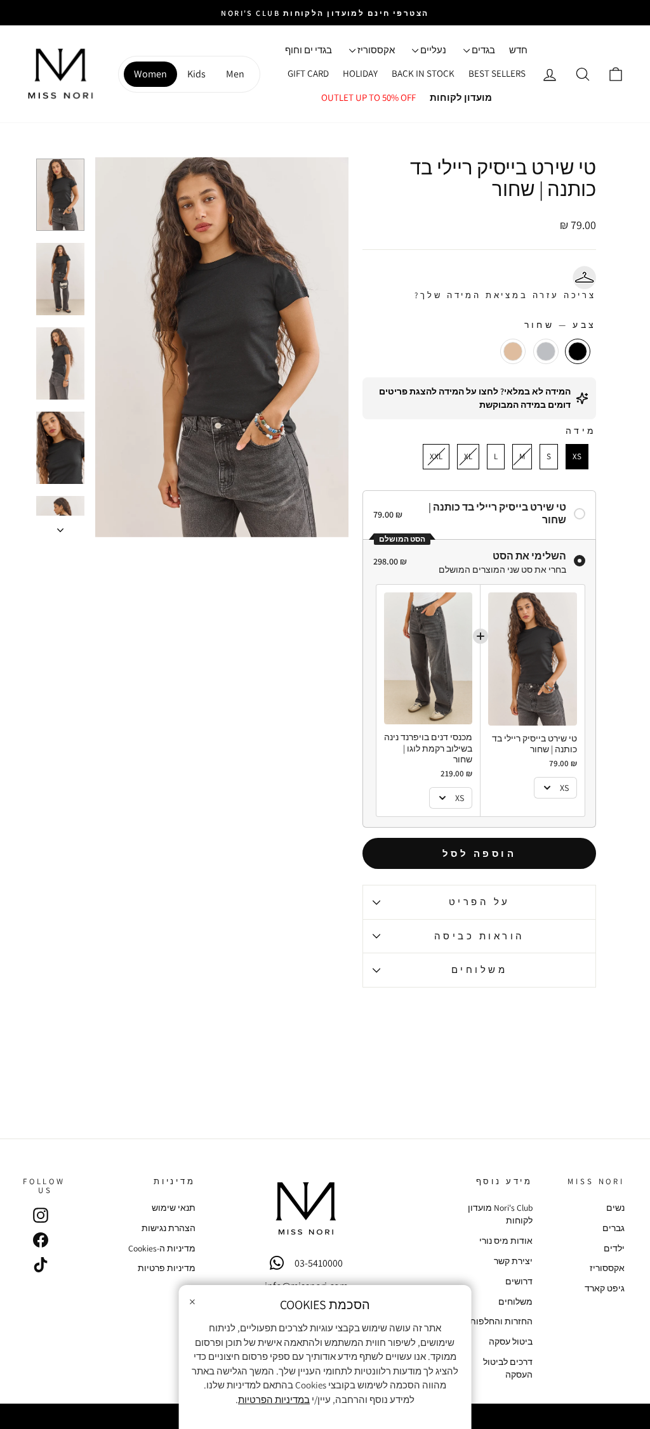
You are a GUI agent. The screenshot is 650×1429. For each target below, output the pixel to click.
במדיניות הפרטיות (274, 1399)
